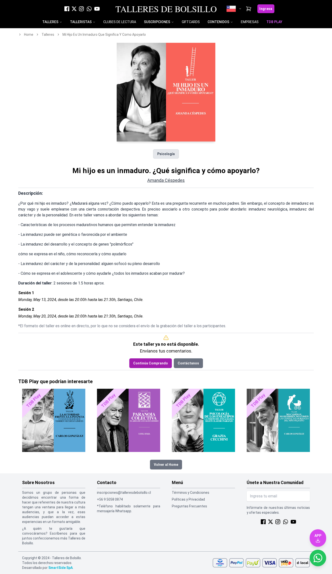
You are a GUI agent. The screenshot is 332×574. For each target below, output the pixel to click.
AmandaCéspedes (166, 180)
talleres (48, 34)
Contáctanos (188, 363)
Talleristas (81, 22)
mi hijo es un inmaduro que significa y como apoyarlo (104, 34)
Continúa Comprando (150, 363)
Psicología (166, 154)
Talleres (50, 22)
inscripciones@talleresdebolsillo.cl (124, 493)
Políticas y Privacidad (188, 499)
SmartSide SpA (60, 568)
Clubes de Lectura (119, 22)
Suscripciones (157, 22)
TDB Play (274, 22)
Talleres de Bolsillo (166, 9)
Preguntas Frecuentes (189, 506)
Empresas (250, 22)
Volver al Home (166, 465)
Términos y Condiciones (190, 493)
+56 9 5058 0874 (110, 499)
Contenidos (218, 22)
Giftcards (191, 22)
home (28, 34)
